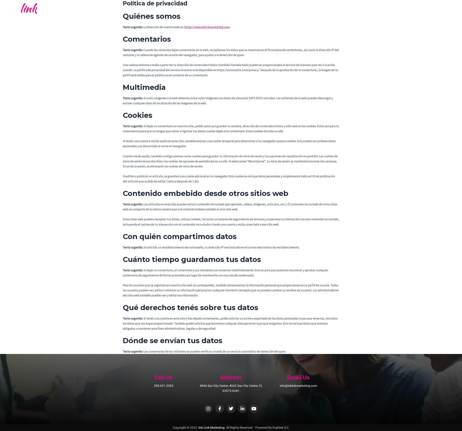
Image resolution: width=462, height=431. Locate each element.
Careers (431, 9)
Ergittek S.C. (281, 427)
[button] (398, 9)
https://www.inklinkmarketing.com (207, 27)
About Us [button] (390, 9)
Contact (447, 9)
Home (374, 9)
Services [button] (411, 9)
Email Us (298, 377)
